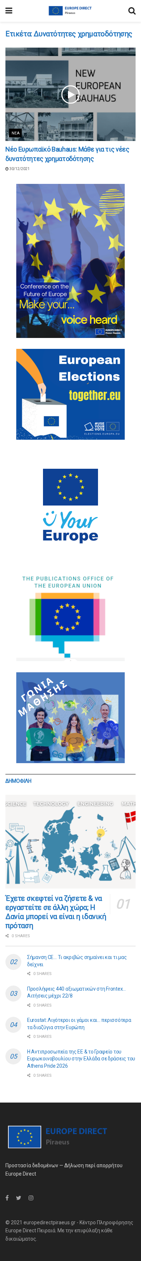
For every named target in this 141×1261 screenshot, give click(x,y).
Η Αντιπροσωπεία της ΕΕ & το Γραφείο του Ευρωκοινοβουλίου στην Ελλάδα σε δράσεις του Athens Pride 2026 (81, 1059)
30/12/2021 (19, 169)
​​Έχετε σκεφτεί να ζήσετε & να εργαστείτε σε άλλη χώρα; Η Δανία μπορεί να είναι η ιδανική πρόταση (55, 912)
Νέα (16, 133)
